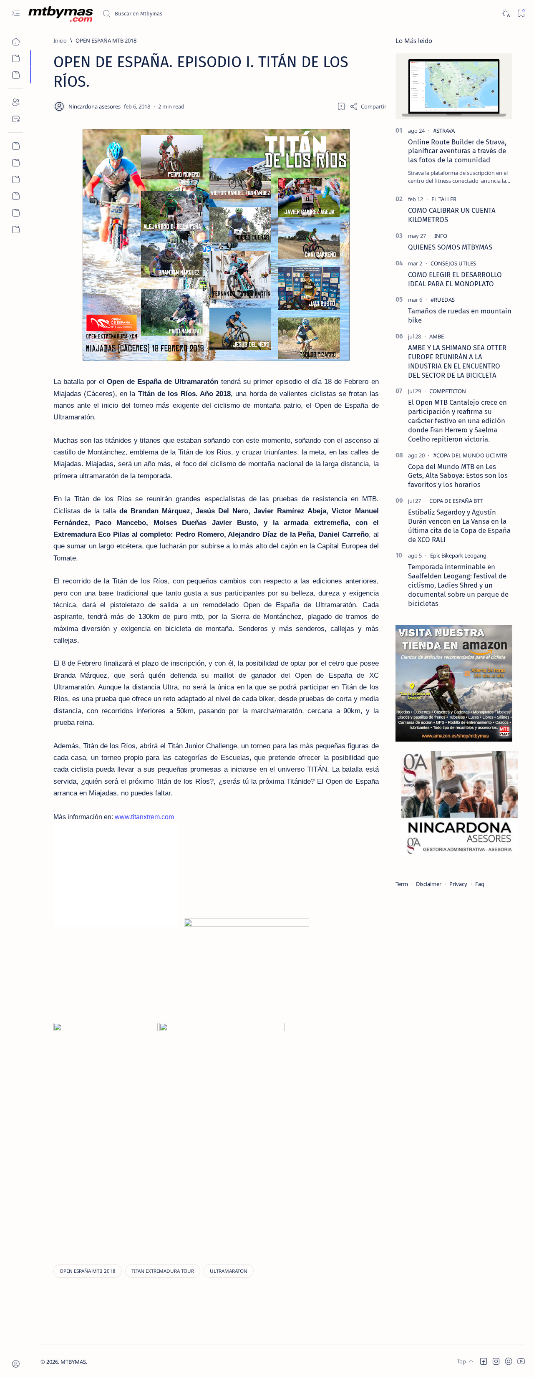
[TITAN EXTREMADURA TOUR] (162, 1271)
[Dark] (505, 13)
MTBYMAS (73, 1361)
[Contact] (15, 119)
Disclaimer (428, 884)
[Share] (368, 106)
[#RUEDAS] (443, 299)
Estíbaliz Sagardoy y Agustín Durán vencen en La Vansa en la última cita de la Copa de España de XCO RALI (459, 525)
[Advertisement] (123, 1185)
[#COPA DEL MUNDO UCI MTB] (470, 455)
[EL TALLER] (443, 199)
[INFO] (440, 235)
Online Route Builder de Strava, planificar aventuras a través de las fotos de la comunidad (457, 151)
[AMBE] (436, 336)
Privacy (458, 884)
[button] (483, 1361)
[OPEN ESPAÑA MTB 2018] (87, 1271)
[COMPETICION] (447, 391)
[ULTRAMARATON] (229, 1271)
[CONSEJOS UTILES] (453, 263)
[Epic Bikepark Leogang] (458, 555)
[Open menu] (15, 13)
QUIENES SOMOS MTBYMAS (450, 247)
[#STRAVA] (444, 130)
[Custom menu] (15, 146)
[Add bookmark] (341, 106)
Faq (479, 884)
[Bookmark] (521, 13)
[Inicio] (15, 41)
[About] (15, 102)
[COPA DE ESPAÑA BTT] (456, 500)
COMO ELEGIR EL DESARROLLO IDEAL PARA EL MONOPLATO (455, 279)
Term (401, 884)
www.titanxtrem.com (144, 816)
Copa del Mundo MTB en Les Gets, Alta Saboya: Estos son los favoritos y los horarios (458, 475)
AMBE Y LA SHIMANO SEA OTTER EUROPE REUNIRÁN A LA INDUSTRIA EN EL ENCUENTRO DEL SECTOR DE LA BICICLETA (457, 361)
